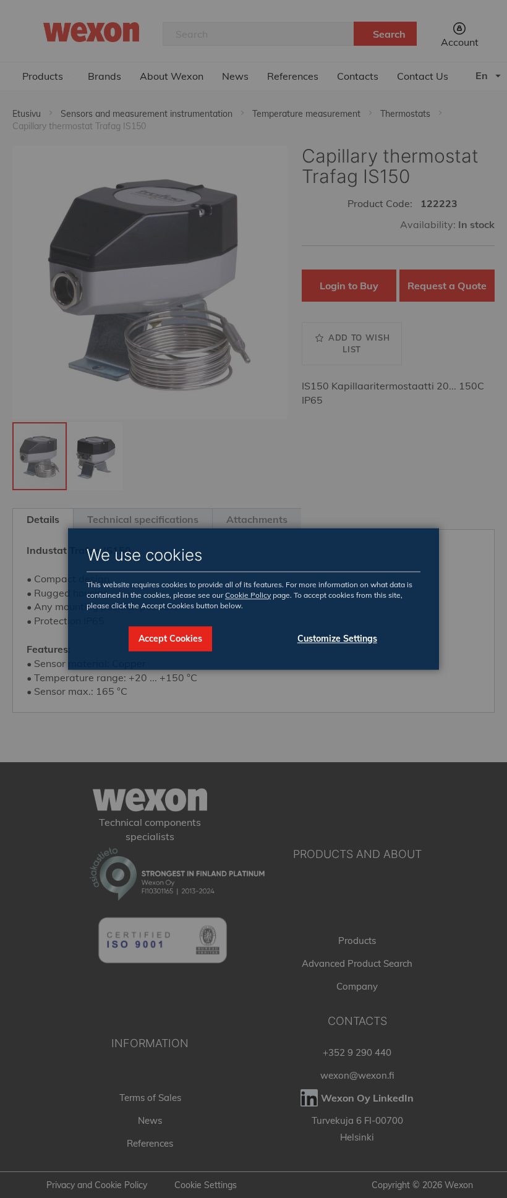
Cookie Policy (248, 595)
